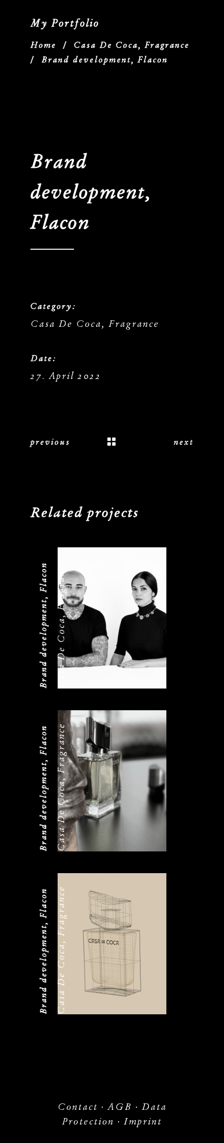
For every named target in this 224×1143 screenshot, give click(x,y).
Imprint (143, 1121)
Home (43, 45)
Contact (78, 1107)
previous (50, 442)
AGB (120, 1107)
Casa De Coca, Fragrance (132, 45)
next (184, 442)
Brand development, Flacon (43, 625)
